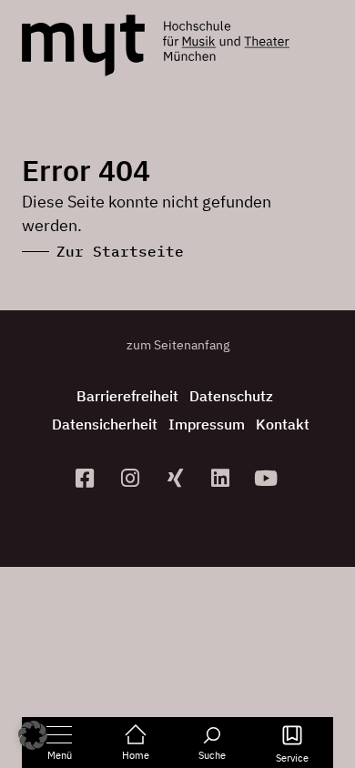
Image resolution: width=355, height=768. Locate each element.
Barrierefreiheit (127, 396)
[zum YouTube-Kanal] (268, 478)
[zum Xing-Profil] (177, 478)
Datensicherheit (104, 424)
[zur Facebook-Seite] (87, 478)
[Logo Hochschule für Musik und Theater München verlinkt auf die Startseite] (83, 45)
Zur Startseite (120, 251)
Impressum (206, 424)
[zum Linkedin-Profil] (223, 478)
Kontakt (282, 424)
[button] (33, 735)
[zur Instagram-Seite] (132, 478)
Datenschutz (231, 396)
